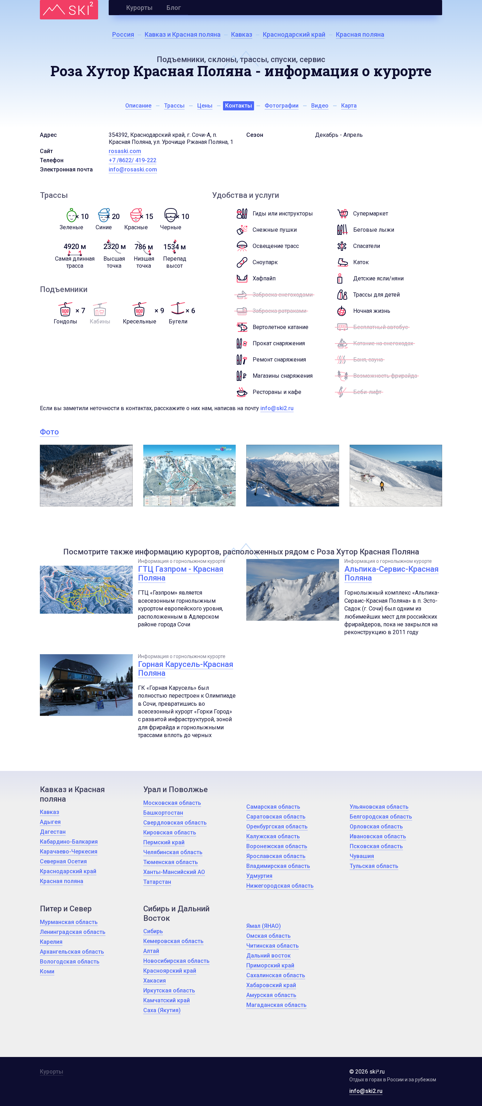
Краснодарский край (68, 871)
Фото (49, 431)
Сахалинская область (275, 975)
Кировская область (169, 832)
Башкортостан (163, 812)
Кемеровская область (173, 941)
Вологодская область (70, 961)
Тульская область (374, 866)
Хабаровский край (271, 985)
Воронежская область (276, 846)
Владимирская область (278, 866)
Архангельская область (72, 951)
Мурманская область (69, 922)
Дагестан (53, 831)
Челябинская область (173, 852)
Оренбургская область (277, 826)
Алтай (151, 951)
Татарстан (157, 882)
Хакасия (154, 980)
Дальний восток (268, 955)
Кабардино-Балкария (69, 841)
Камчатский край (166, 1000)
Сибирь (153, 931)
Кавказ (49, 812)
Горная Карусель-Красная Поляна (185, 668)
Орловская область (376, 826)
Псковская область (376, 846)
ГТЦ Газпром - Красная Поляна (180, 573)
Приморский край (270, 965)
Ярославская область (276, 856)
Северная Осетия (63, 861)
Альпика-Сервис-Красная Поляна (391, 573)
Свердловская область (175, 822)
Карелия (51, 941)
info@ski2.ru (277, 408)
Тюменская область (170, 862)
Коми (47, 971)
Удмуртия (259, 876)
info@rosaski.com (133, 169)
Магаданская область (276, 1005)
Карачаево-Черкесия (68, 851)
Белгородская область (381, 816)
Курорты (139, 7)
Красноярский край (169, 970)
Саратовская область (276, 816)
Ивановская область (378, 836)
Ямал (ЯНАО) (263, 926)
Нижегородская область (280, 885)
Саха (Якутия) (162, 1010)
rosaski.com (125, 151)
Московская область (172, 803)
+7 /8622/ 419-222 (132, 160)
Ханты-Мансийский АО (174, 872)
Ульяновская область (379, 806)
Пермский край (164, 842)
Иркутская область (169, 990)
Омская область (268, 935)
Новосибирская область (176, 961)
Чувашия (362, 856)
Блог (174, 7)
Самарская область (273, 806)
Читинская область (272, 945)
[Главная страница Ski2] (69, 9)
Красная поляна (61, 881)
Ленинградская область (73, 932)
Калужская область (273, 836)
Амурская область (271, 995)
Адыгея (50, 822)
